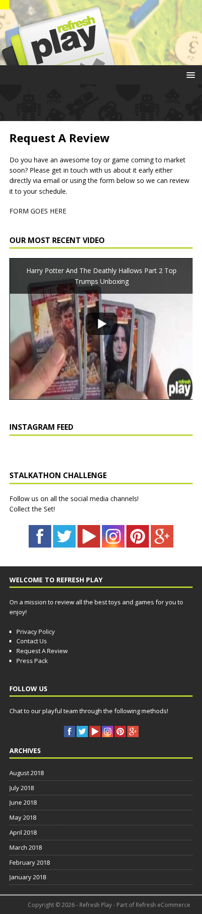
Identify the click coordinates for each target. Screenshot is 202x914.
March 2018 (25, 847)
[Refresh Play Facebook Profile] (40, 542)
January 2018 (27, 877)
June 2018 (23, 802)
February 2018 (29, 862)
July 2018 (21, 788)
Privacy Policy (35, 631)
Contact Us (31, 641)
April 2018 (23, 832)
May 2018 (22, 817)
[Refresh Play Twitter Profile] (64, 542)
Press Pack (32, 660)
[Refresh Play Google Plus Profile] (162, 542)
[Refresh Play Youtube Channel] (89, 542)
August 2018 (26, 773)
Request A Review (42, 651)
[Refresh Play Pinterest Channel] (137, 542)
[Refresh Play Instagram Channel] (113, 542)
